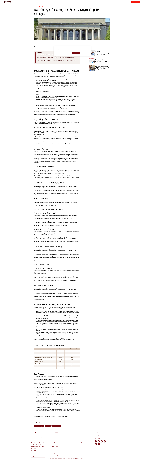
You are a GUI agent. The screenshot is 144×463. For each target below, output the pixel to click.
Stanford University (51, 151)
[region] (72, 51)
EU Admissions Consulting (36, 438)
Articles (75, 437)
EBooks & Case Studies (77, 442)
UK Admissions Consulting (36, 437)
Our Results (54, 437)
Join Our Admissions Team (57, 442)
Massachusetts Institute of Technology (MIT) (44, 129)
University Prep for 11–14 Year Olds (38, 440)
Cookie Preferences (56, 453)
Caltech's (36, 184)
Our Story (54, 438)
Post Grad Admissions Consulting (37, 444)
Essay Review (33, 450)
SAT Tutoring (33, 448)
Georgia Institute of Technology (42, 231)
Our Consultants (55, 435)
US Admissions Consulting (36, 435)
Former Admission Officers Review (38, 442)
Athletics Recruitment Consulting (37, 446)
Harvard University (38, 200)
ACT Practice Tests (77, 440)
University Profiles (77, 435)
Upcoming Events (98, 435)
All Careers (54, 444)
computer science (42, 307)
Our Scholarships (55, 446)
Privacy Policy (62, 453)
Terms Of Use (50, 453)
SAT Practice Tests (77, 438)
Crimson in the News (56, 440)
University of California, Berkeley (42, 215)
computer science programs (54, 73)
